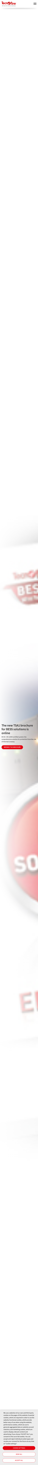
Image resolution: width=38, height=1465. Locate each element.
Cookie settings (19, 1448)
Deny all (19, 1454)
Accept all (19, 1460)
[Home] (8, 3)
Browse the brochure (12, 747)
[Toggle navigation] (35, 4)
